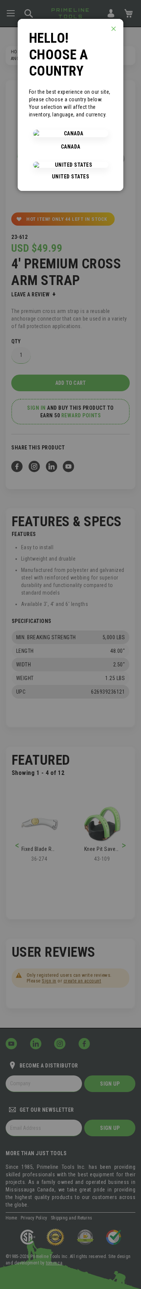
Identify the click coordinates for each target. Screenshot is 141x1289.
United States (70, 177)
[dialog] (70, 644)
